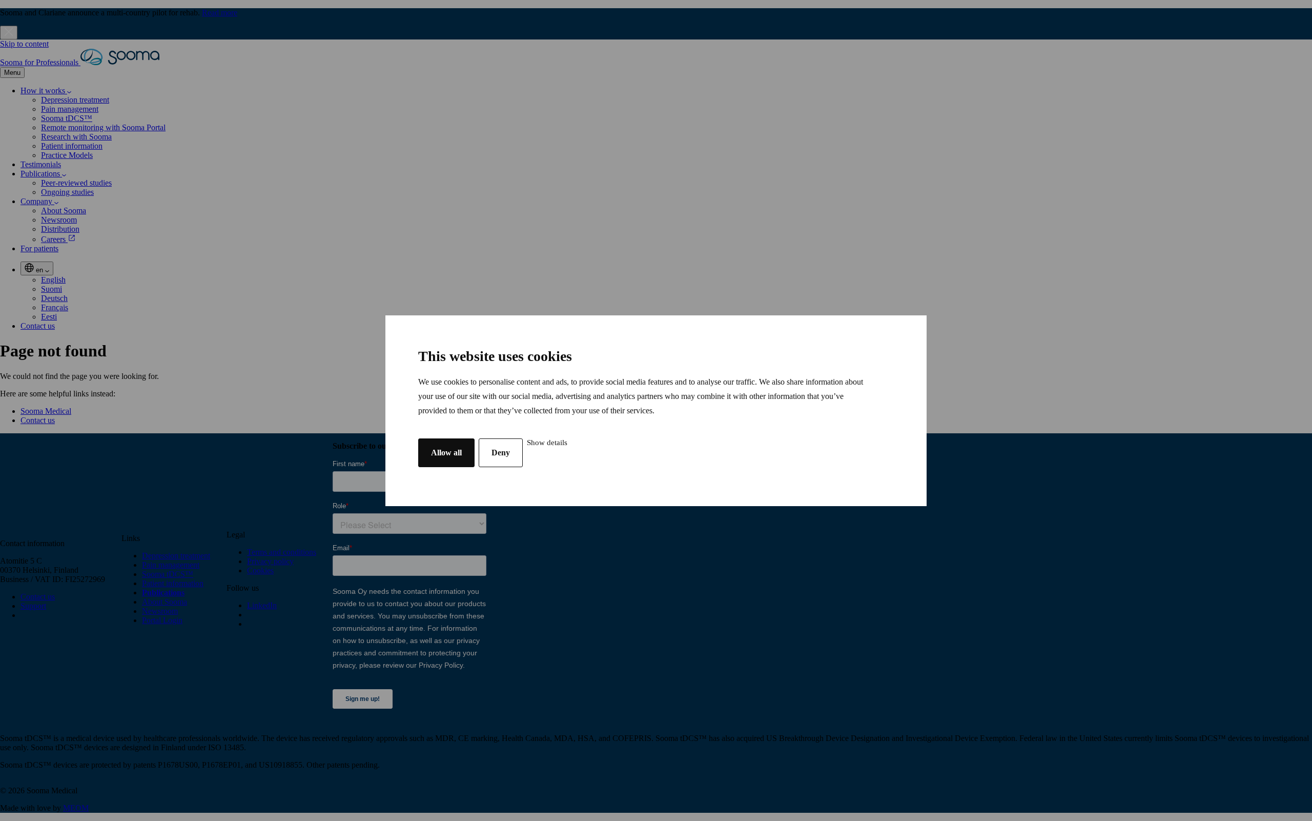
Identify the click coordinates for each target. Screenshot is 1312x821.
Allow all (446, 452)
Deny (500, 452)
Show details (547, 442)
